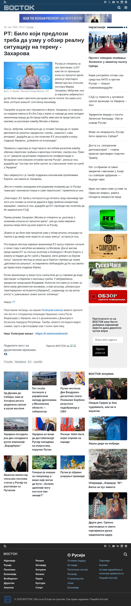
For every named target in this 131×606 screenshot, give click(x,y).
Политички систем (77, 569)
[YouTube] (113, 2)
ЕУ (29, 361)
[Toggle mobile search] (119, 7)
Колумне (41, 569)
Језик (70, 583)
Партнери (104, 560)
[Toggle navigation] (125, 7)
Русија (30, 27)
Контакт (103, 565)
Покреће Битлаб (108, 578)
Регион (40, 560)
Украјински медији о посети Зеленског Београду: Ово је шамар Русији (106, 118)
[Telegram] (126, 2)
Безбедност (11, 578)
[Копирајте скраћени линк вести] (23, 354)
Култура (40, 583)
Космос (40, 574)
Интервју (41, 565)
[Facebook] (105, 2)
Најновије (9, 560)
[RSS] (5, 2)
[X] (109, 2)
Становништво (75, 578)
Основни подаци (76, 560)
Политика (9, 569)
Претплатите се (100, 351)
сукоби (37, 361)
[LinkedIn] (122, 2)
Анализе (9, 587)
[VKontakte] (117, 2)
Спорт (39, 587)
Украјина (20, 361)
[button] (125, 7)
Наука (39, 578)
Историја (72, 565)
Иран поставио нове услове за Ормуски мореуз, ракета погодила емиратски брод (108, 192)
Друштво (9, 583)
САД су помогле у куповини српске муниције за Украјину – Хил (108, 101)
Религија (72, 574)
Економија (10, 574)
